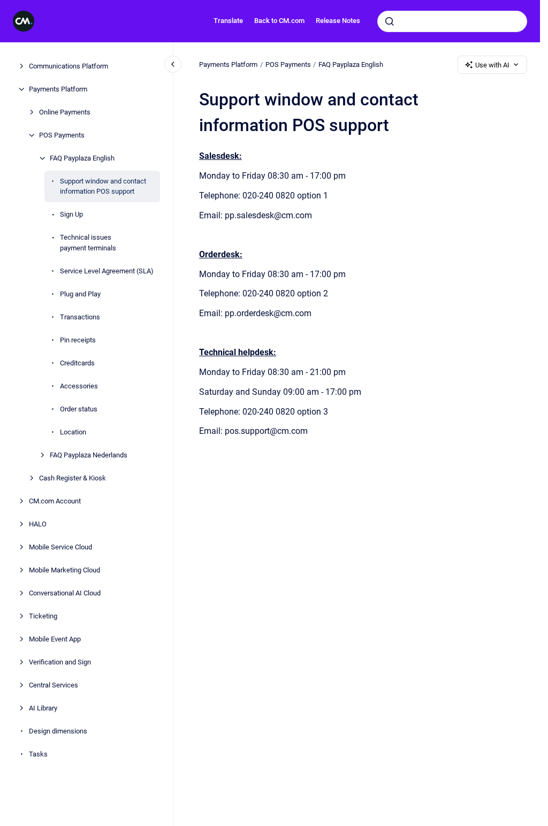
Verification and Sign (60, 662)
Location (73, 432)
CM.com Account (55, 501)
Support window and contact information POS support (103, 186)
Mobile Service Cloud (60, 547)
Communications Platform (68, 66)
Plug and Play (80, 294)
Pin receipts (78, 340)
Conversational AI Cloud (65, 593)
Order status (78, 409)
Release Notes (338, 21)
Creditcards (77, 363)
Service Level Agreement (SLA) (107, 271)
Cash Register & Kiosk (72, 478)
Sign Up (71, 214)
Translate (228, 21)
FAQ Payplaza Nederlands (88, 455)
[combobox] (452, 21)
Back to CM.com (279, 21)
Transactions (80, 317)
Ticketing (43, 616)
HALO (38, 524)
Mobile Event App (55, 639)
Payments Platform (58, 89)
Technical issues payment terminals (88, 242)
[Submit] (389, 21)
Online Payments (64, 112)
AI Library (43, 708)
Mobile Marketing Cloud (64, 570)
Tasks (38, 754)
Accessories (79, 386)
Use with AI (492, 65)
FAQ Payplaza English (82, 158)
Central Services (53, 685)
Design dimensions (58, 731)
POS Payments (62, 135)
